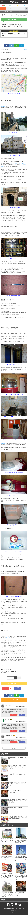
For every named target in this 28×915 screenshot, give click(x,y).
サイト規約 (11, 908)
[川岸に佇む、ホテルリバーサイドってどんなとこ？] (21, 45)
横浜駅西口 (3, 106)
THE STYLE (14, 163)
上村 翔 (25, 49)
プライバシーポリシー (19, 908)
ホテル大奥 (21, 163)
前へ (9, 677)
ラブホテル (6, 211)
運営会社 (6, 908)
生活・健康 (6, 11)
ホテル (15, 64)
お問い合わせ (14, 910)
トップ (2, 11)
